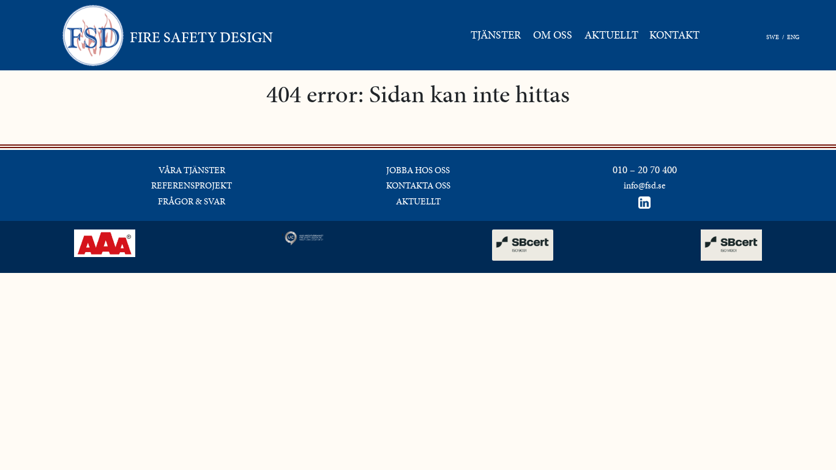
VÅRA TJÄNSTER (192, 170)
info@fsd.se (644, 185)
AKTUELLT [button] (611, 35)
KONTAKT (676, 34)
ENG (793, 37)
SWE (772, 37)
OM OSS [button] (552, 35)
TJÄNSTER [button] (496, 35)
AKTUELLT (418, 201)
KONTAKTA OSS (418, 185)
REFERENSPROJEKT (191, 185)
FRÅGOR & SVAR (191, 201)
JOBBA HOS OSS (418, 170)
